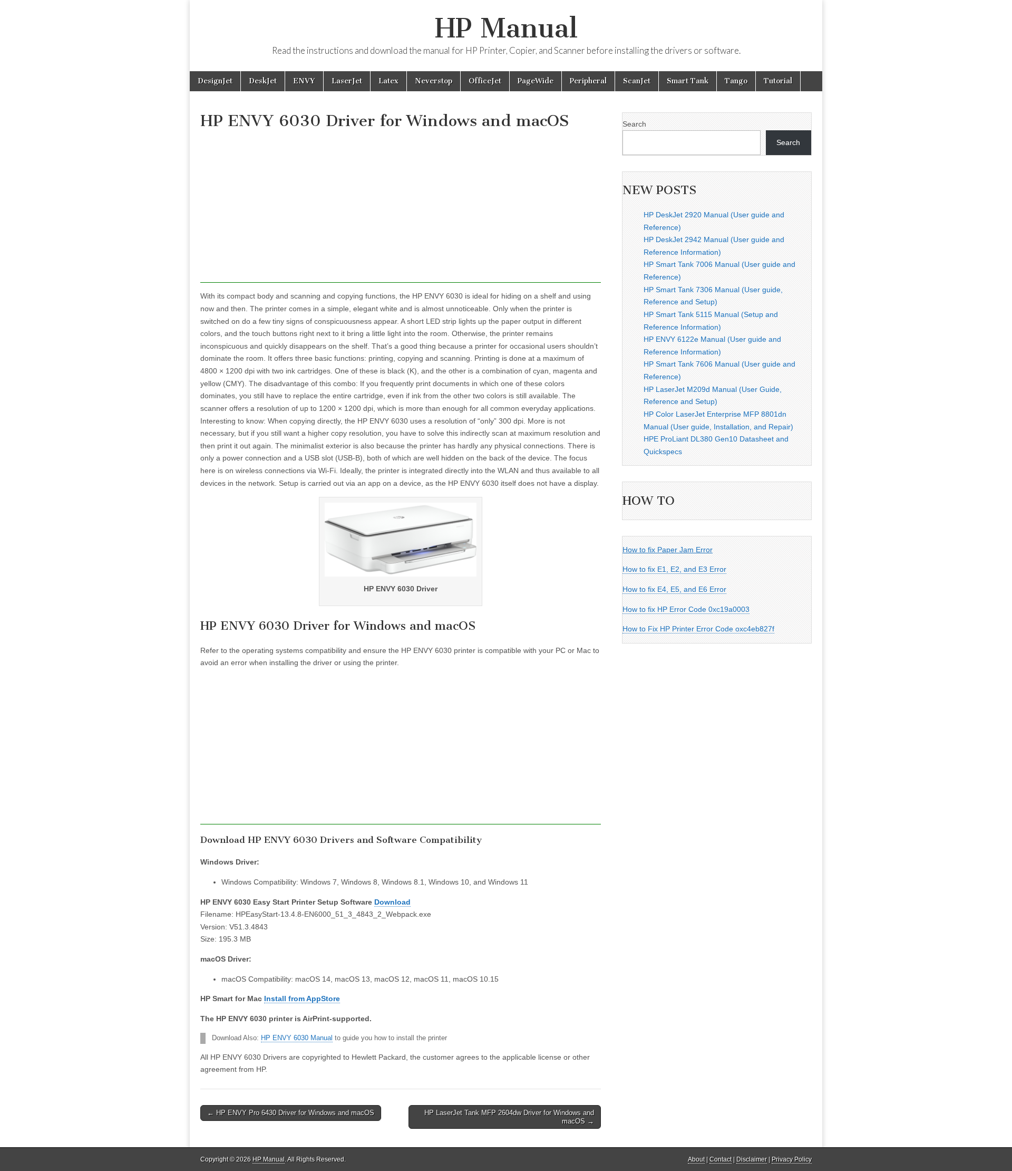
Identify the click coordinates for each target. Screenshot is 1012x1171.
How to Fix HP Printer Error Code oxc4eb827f (698, 629)
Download (392, 902)
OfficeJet (485, 80)
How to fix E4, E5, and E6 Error (674, 589)
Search (634, 124)
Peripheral (588, 80)
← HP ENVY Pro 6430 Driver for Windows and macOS (290, 1113)
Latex (388, 80)
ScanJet (636, 80)
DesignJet (215, 80)
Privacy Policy (792, 1159)
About (696, 1159)
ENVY (304, 80)
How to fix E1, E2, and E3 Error (674, 569)
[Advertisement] (400, 209)
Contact (720, 1159)
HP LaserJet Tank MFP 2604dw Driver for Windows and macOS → (509, 1117)
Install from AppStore (302, 998)
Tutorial (778, 80)
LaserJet (347, 80)
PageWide (535, 80)
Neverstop (433, 80)
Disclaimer (751, 1159)
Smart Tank (687, 80)
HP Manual (506, 28)
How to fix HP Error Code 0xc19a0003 (686, 609)
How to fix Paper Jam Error (667, 549)
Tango (736, 80)
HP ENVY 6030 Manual (297, 1038)
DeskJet (263, 80)
